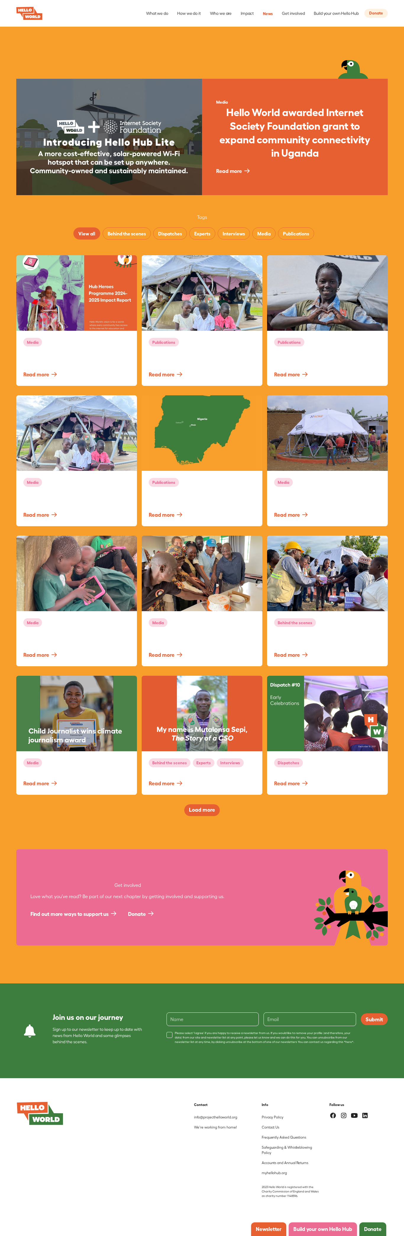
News (268, 13)
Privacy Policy (272, 1117)
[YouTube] (354, 1115)
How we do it (189, 13)
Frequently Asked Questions (284, 1137)
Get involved (293, 13)
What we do (157, 13)
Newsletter (269, 1228)
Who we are (221, 13)
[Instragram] (343, 1115)
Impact (247, 13)
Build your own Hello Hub (336, 13)
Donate (376, 12)
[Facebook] (333, 1115)
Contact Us (270, 1127)
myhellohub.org (274, 1173)
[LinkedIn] (365, 1115)
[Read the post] (76, 293)
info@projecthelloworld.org (215, 1117)
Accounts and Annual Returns (285, 1162)
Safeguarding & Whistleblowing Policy (287, 1150)
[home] (29, 13)
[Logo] (40, 1113)
